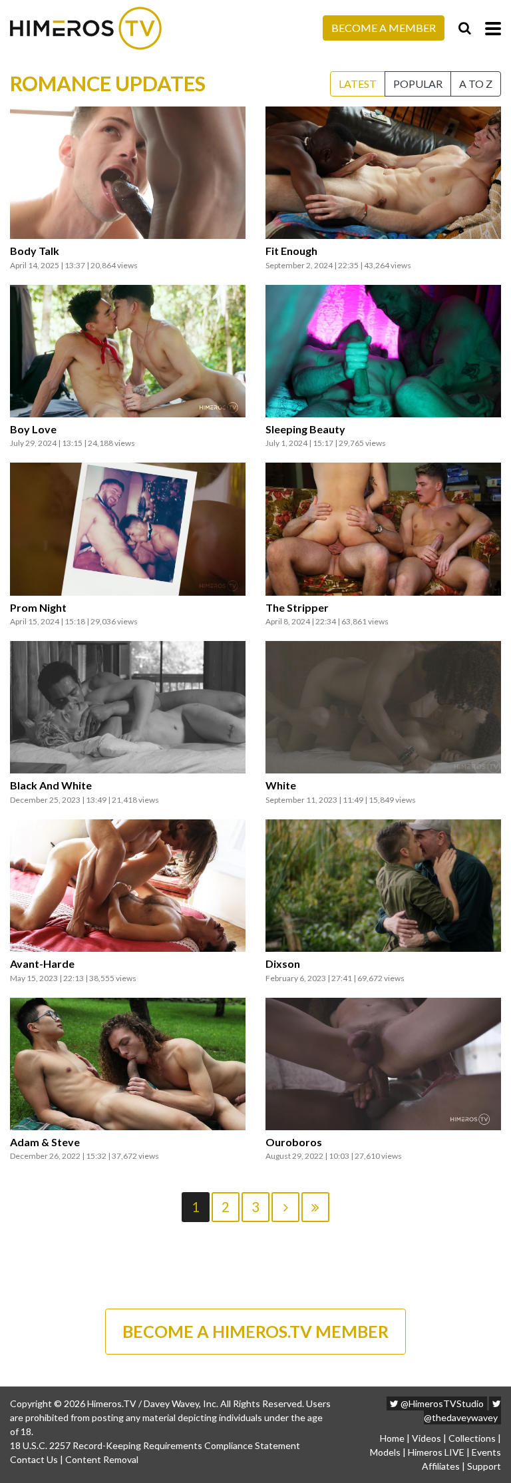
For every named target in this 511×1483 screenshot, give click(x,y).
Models (385, 1452)
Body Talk (34, 251)
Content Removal (101, 1459)
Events (486, 1452)
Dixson (282, 963)
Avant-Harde (42, 963)
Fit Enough (291, 251)
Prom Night (38, 607)
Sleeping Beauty (305, 429)
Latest (358, 83)
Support (484, 1466)
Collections (472, 1438)
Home (392, 1438)
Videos (426, 1438)
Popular (417, 83)
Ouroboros (293, 1142)
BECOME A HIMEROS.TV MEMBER (255, 1331)
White (280, 785)
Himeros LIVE (436, 1452)
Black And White (51, 785)
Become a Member (383, 27)
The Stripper (297, 607)
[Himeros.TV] (86, 28)
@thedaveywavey (461, 1417)
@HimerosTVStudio (441, 1403)
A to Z (475, 83)
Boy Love (33, 429)
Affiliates (441, 1466)
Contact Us (34, 1459)
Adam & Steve (45, 1142)
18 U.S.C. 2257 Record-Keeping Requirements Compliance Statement (155, 1445)
